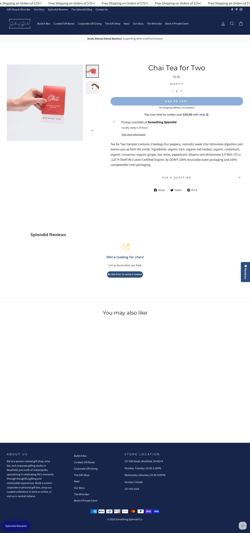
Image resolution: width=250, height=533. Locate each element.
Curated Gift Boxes (64, 23)
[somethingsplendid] (19, 24)
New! (127, 23)
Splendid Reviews (58, 9)
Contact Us (102, 9)
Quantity (177, 83)
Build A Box (43, 23)
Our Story (39, 9)
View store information (133, 134)
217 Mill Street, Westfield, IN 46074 (143, 461)
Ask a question (176, 177)
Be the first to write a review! (125, 274)
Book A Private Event (176, 23)
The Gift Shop (112, 23)
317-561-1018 (131, 489)
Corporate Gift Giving (90, 23)
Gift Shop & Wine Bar (18, 9)
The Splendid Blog (81, 9)
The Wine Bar (154, 23)
